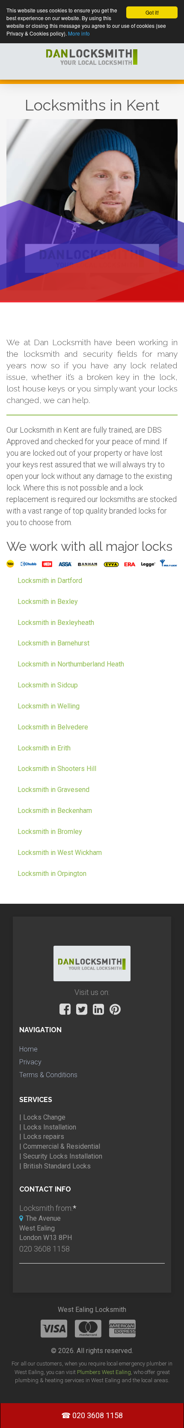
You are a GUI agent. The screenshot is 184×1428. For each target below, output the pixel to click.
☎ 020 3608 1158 (92, 1415)
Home (28, 1049)
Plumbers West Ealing (104, 1372)
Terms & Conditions (48, 1075)
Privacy (30, 1062)
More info (79, 33)
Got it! (152, 12)
